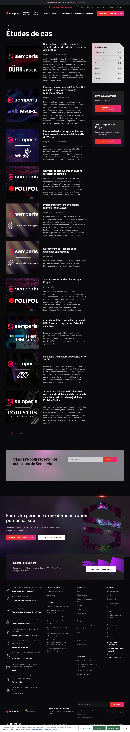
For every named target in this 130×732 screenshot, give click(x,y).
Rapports (108, 63)
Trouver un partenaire (84, 671)
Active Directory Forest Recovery (24, 600)
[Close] (127, 728)
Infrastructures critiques (85, 625)
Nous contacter (101, 7)
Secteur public (82, 641)
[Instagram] (19, 723)
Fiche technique (108, 58)
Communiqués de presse (115, 633)
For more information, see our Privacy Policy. (44, 729)
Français (120, 7)
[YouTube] (11, 723)
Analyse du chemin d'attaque (57, 617)
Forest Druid (16, 694)
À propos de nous (113, 591)
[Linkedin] (15, 723)
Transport (80, 649)
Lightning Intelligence (20, 647)
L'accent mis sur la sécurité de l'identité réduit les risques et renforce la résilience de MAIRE (64, 90)
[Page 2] (25, 434)
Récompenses (112, 629)
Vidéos (108, 68)
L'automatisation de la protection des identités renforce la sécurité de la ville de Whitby (63, 134)
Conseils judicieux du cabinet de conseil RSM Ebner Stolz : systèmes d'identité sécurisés (64, 323)
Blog (82, 7)
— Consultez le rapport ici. (65, 2)
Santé (79, 633)
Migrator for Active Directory (22, 659)
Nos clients (51, 595)
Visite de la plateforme (55, 591)
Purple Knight (17, 682)
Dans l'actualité (112, 637)
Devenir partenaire (83, 674)
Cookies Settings (85, 728)
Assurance (80, 637)
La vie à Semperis (113, 603)
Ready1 (14, 670)
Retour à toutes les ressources (18, 26)
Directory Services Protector (22, 591)
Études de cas (108, 52)
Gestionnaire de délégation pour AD (24, 635)
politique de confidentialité (83, 712)
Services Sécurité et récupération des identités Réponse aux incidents (56, 642)
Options (99, 728)
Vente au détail (82, 645)
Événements (111, 599)
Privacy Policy (107, 466)
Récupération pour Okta (20, 624)
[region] (65, 728)
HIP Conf (90, 7)
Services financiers (83, 629)
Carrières (110, 595)
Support (111, 7)
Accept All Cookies (113, 728)
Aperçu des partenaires (85, 660)
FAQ (108, 607)
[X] (7, 723)
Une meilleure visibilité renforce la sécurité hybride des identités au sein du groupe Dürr (64, 47)
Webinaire (108, 73)
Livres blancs (108, 78)
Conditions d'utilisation (116, 724)
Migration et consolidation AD (57, 606)
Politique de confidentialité (98, 724)
